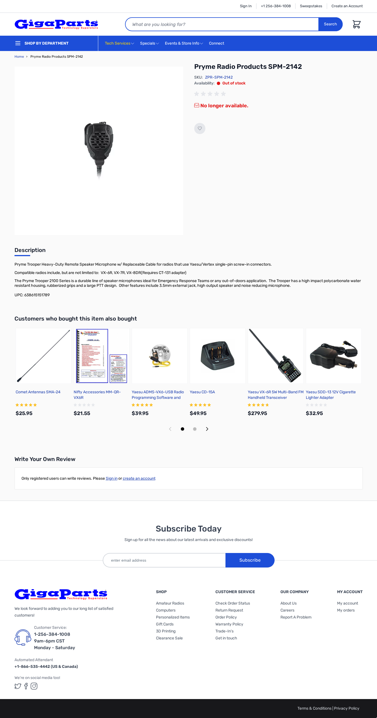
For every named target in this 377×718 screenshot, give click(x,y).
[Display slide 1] (182, 429)
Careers (287, 610)
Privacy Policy (346, 708)
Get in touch (226, 638)
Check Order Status (232, 603)
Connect (217, 43)
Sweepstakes (311, 6)
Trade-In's (224, 631)
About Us (288, 603)
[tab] (30, 251)
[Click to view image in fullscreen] (99, 151)
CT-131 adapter (172, 272)
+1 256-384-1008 (276, 6)
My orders (346, 610)
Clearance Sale (169, 638)
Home (19, 57)
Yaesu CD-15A (202, 392)
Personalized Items (173, 617)
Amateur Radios (170, 603)
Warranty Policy (229, 624)
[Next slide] (207, 429)
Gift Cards (165, 624)
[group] (211, 94)
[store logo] (56, 24)
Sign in (111, 478)
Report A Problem (295, 617)
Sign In (246, 6)
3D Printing (166, 631)
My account (347, 603)
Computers (166, 610)
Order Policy (226, 617)
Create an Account (347, 6)
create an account (139, 478)
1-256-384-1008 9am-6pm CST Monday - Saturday (54, 641)
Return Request (229, 610)
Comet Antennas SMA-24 (38, 392)
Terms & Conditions (314, 708)
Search (330, 24)
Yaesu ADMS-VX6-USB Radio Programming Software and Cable (158, 398)
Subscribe (250, 560)
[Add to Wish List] (199, 128)
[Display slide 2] (195, 429)
